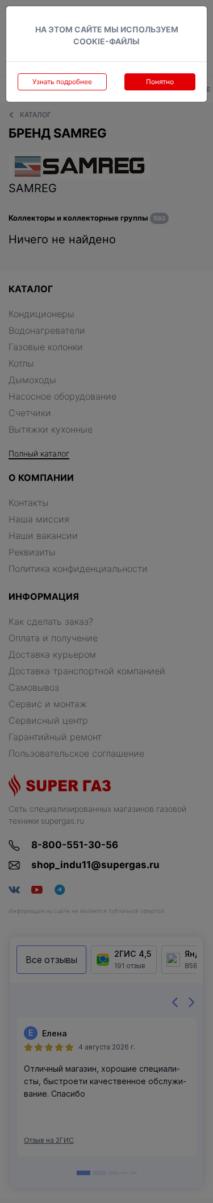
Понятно (160, 81)
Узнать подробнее (62, 81)
